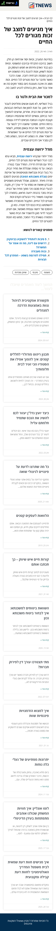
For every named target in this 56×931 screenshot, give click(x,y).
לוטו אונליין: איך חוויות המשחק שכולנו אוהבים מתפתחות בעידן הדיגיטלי (31, 813)
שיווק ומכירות (21, 272)
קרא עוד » (44, 332)
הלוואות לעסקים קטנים (32, 515)
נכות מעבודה (38, 251)
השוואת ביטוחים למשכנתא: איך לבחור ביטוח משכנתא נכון (29, 613)
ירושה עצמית (24, 156)
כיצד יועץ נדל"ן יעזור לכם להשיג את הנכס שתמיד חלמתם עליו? (31, 418)
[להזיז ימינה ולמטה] (4, 4)
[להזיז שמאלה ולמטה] (2, 4)
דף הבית (48, 18)
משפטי (47, 272)
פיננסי (35, 272)
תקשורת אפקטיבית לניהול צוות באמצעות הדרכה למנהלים (30, 305)
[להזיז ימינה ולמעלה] (4, 2)
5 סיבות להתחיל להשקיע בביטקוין (26, 239)
